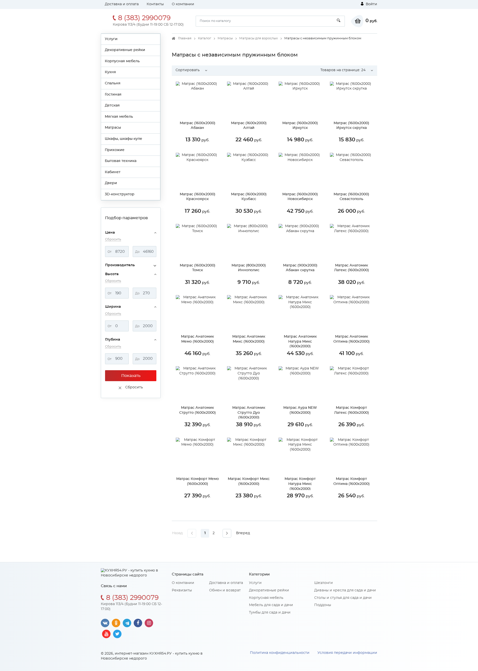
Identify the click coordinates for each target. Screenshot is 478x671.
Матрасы (113, 127)
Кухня (110, 72)
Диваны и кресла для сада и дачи (345, 590)
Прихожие (114, 150)
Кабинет (112, 172)
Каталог (204, 38)
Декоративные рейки (125, 50)
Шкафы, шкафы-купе (123, 139)
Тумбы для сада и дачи (270, 612)
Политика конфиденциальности (279, 653)
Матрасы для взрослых (258, 38)
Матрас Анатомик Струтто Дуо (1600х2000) (248, 412)
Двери (111, 183)
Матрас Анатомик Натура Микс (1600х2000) (300, 341)
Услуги (111, 39)
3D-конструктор (119, 194)
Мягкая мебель (119, 116)
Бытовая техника (120, 161)
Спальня (112, 83)
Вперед (243, 533)
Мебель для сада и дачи (271, 605)
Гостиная (113, 94)
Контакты (155, 4)
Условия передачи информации (347, 653)
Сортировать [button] (188, 70)
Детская (112, 105)
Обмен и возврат (225, 590)
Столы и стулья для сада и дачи (343, 598)
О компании (183, 4)
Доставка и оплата (122, 4)
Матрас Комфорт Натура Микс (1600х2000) (300, 483)
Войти (371, 4)
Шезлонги (323, 583)
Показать (130, 376)
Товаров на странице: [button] (342, 70)
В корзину (201, 152)
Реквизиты (182, 590)
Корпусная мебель (122, 61)
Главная (184, 38)
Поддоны (322, 605)
